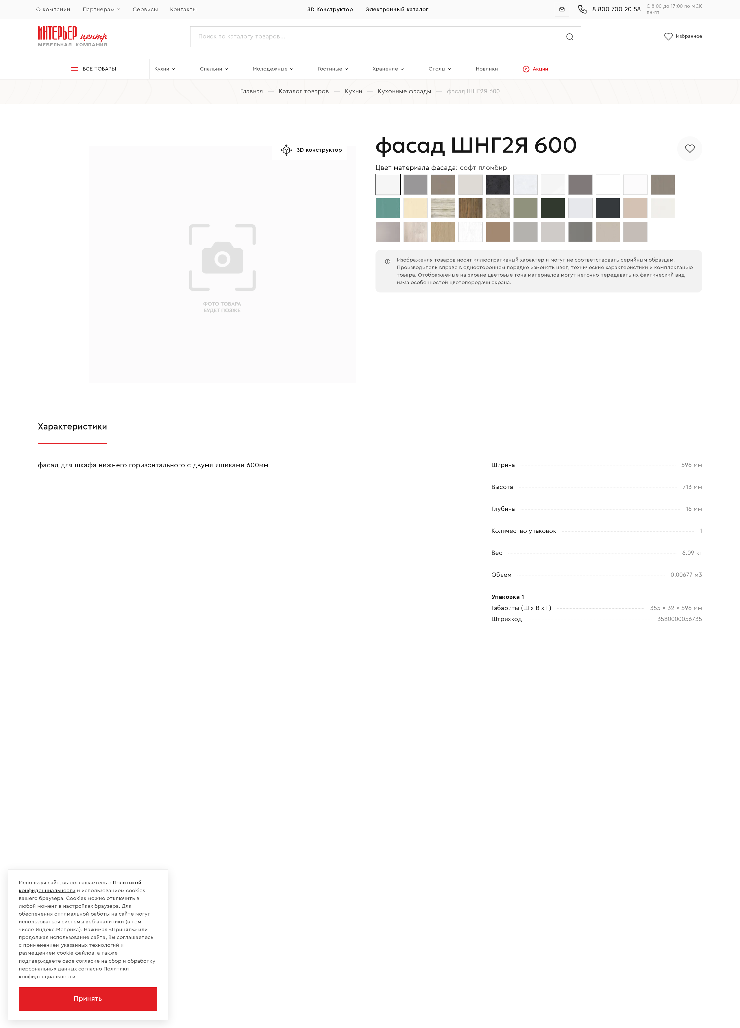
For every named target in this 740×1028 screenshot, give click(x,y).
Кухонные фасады (404, 91)
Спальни (211, 69)
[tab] (72, 427)
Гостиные (330, 69)
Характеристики (72, 426)
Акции (540, 69)
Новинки (487, 69)
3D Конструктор (330, 9)
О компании (53, 9)
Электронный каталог (397, 9)
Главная (251, 91)
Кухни (161, 69)
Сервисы (145, 9)
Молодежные (270, 69)
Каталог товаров (304, 91)
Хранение (385, 69)
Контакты (183, 9)
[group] (222, 264)
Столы (437, 69)
